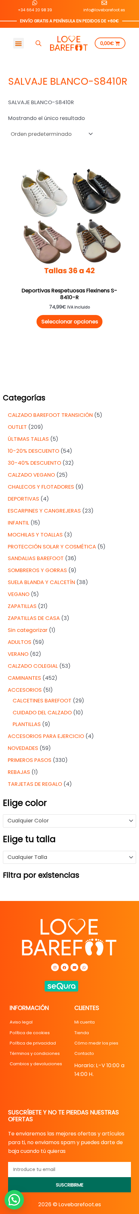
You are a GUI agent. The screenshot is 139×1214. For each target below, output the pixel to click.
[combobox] (69, 821)
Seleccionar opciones (69, 321)
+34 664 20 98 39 (35, 10)
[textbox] (66, 820)
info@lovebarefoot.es (104, 10)
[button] (18, 43)
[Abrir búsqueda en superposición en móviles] (38, 43)
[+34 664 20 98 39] (34, 2)
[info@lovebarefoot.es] (104, 2)
